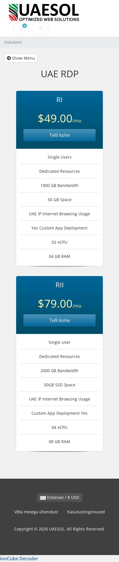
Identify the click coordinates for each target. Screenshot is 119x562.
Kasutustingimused (86, 512)
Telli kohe (59, 135)
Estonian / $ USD (62, 497)
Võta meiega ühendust (36, 512)
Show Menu (23, 58)
